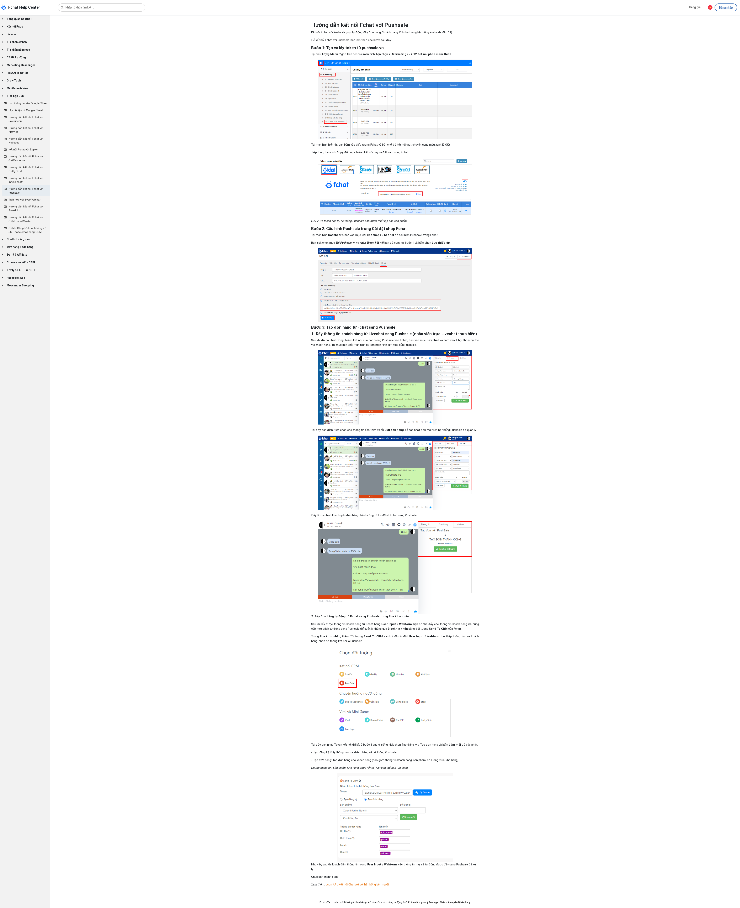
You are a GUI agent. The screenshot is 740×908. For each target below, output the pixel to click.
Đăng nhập (726, 7)
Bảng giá (694, 7)
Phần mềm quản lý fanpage (423, 902)
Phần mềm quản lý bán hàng (455, 902)
